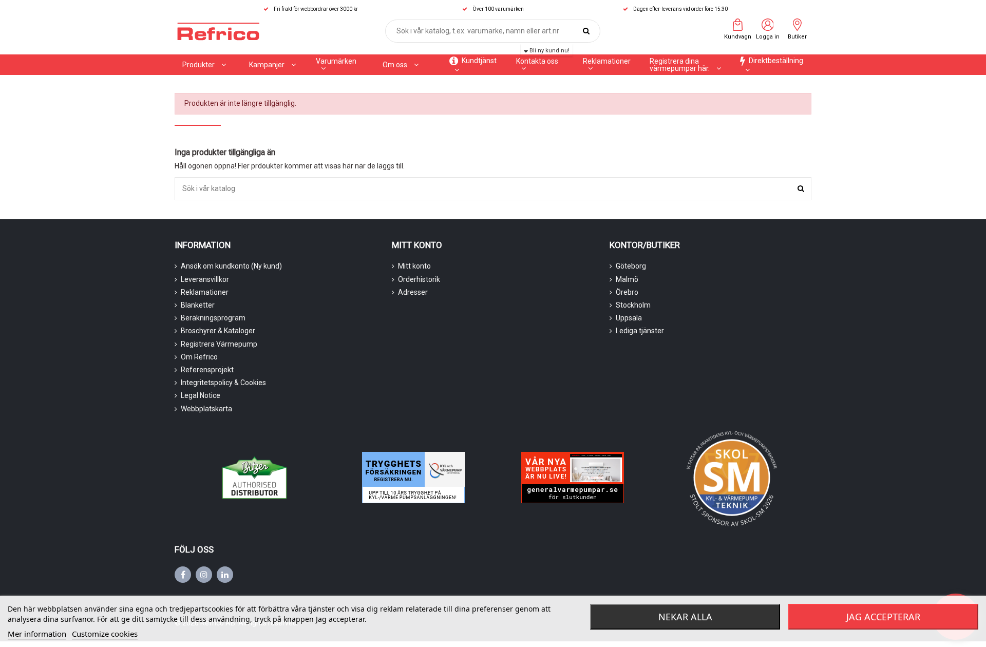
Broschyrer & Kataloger (218, 331)
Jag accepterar (883, 617)
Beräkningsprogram (213, 318)
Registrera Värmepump (219, 344)
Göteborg (631, 266)
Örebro (627, 292)
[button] (272, 64)
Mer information (37, 634)
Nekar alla (685, 617)
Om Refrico (199, 357)
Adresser (413, 292)
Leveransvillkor (205, 279)
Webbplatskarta (206, 409)
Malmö (627, 279)
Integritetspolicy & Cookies (223, 382)
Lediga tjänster (640, 331)
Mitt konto (414, 266)
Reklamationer (205, 292)
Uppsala (629, 318)
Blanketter (198, 305)
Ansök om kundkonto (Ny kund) (231, 266)
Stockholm (633, 305)
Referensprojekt (207, 370)
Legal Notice (200, 395)
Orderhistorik (419, 279)
